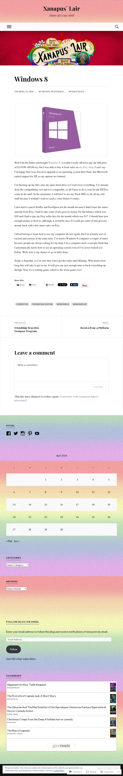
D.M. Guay (12, 722)
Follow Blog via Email (22, 621)
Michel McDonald (53, 91)
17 (77, 504)
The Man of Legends (18, 730)
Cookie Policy (58, 770)
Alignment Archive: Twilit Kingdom (26, 684)
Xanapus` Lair (61, 8)
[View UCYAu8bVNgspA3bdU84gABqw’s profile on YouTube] (37, 433)
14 (29, 504)
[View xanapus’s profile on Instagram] (23, 433)
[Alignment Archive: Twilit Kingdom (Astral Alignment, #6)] (113, 691)
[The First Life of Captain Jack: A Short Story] (113, 702)
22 (45, 517)
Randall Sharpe (14, 688)
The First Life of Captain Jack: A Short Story (31, 696)
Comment (98, 387)
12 (109, 492)
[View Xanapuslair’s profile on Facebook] (9, 433)
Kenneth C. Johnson (16, 733)
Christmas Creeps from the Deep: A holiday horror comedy (40, 719)
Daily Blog (78, 91)
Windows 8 (54, 162)
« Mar (9, 541)
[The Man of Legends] (113, 736)
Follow (13, 649)
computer (22, 304)
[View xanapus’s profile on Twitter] (16, 433)
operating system (42, 304)
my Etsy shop (86, 167)
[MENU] (9, 27)
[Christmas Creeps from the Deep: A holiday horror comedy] (113, 725)
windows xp (80, 304)
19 (109, 504)
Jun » (16, 541)
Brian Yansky (13, 699)
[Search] (114, 27)
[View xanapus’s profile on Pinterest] (30, 433)
